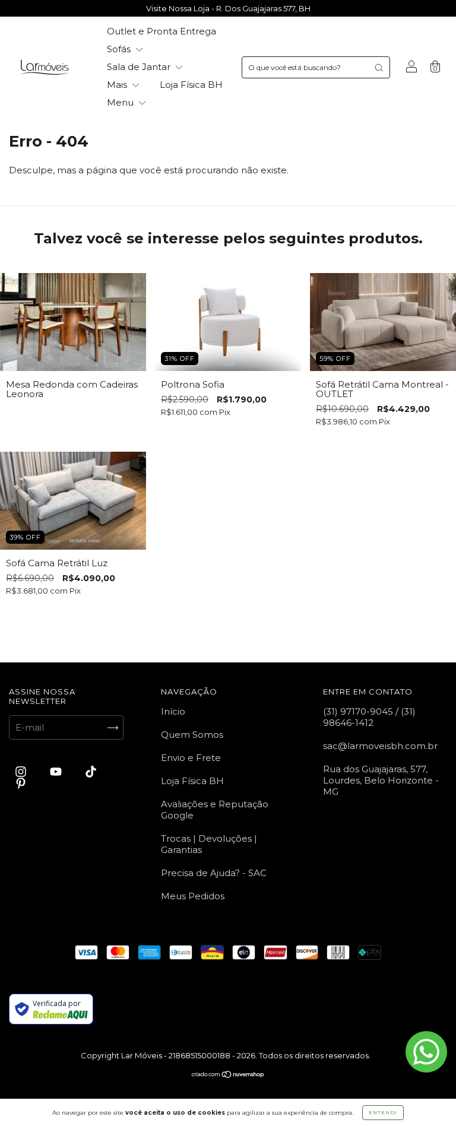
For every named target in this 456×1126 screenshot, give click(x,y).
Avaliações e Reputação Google (214, 809)
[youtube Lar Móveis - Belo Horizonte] (57, 772)
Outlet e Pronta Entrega (161, 31)
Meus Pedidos (192, 896)
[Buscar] (379, 67)
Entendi (383, 1112)
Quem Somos (192, 734)
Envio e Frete (191, 757)
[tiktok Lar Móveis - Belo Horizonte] (91, 772)
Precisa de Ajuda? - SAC (214, 872)
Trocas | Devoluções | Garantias (209, 844)
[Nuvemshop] (228, 1075)
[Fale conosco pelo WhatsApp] (426, 1052)
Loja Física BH (191, 84)
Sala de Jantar (140, 66)
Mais (118, 84)
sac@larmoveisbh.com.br (380, 745)
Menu (121, 102)
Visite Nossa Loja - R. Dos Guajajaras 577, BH (228, 8)
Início (173, 711)
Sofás (120, 49)
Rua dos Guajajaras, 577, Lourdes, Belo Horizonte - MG (381, 780)
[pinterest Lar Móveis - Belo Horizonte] (21, 783)
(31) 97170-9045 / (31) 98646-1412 (369, 717)
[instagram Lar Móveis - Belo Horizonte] (22, 772)
